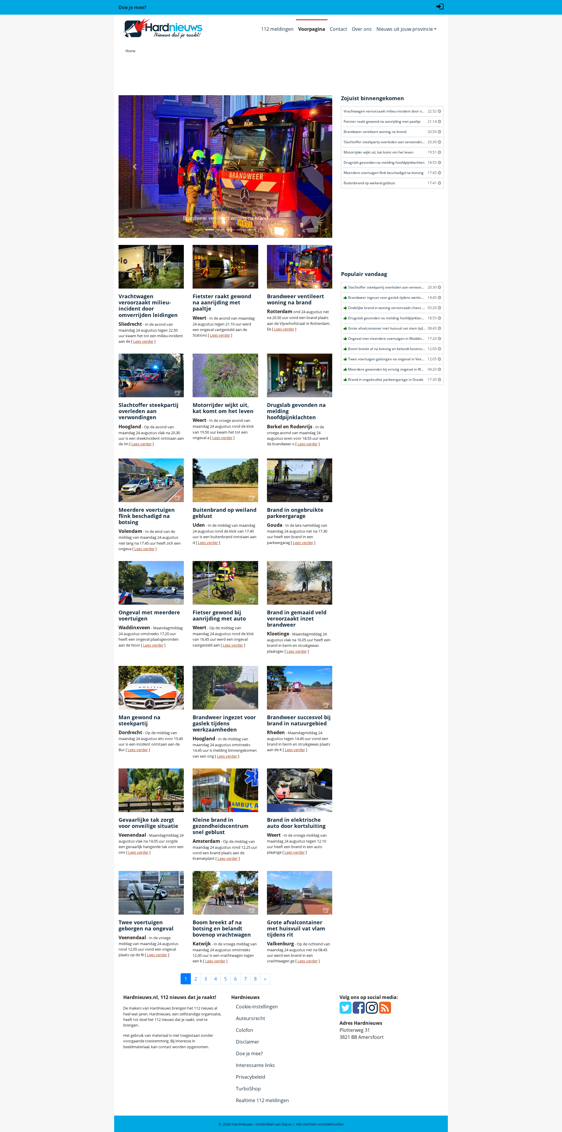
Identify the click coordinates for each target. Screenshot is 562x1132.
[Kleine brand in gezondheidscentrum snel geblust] (225, 790)
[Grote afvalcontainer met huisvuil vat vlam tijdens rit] (299, 893)
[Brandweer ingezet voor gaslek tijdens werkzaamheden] (225, 688)
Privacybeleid (250, 1077)
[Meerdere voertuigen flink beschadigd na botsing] (151, 480)
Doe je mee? (249, 1053)
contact (165, 1046)
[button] (135, 166)
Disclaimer (247, 1042)
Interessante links (255, 1065)
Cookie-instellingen (257, 1006)
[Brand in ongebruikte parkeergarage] (299, 480)
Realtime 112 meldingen (262, 1100)
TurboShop (248, 1088)
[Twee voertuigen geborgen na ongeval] (151, 893)
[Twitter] (346, 1011)
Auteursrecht (250, 1018)
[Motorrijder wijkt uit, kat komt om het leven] (225, 375)
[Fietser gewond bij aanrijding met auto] (225, 583)
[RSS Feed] (385, 1011)
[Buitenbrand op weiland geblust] (225, 480)
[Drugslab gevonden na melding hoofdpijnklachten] (299, 375)
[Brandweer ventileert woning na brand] (299, 267)
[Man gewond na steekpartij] (151, 688)
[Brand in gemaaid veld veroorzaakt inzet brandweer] (299, 583)
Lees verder (143, 341)
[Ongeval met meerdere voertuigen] (151, 583)
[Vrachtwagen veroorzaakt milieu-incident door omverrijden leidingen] (151, 267)
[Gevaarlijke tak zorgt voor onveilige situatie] (151, 790)
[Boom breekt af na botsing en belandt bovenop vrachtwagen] (225, 893)
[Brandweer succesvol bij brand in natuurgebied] (299, 688)
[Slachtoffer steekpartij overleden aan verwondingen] (151, 375)
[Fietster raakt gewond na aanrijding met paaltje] (225, 267)
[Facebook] (359, 1011)
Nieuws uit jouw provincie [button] (404, 29)
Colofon (244, 1030)
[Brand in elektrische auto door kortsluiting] (299, 790)
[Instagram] (372, 1011)
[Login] (439, 6)
